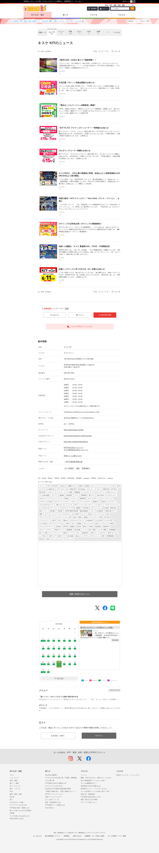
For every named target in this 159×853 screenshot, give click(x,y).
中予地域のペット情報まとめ (55, 805)
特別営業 (69, 495)
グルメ (98, 489)
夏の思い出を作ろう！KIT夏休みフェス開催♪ (96, 627)
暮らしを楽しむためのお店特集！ (21, 810)
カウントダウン (93, 498)
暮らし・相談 (14, 783)
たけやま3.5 (99, 520)
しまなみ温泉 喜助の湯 (108, 508)
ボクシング (94, 508)
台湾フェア (52, 536)
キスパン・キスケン (70, 501)
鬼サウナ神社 (77, 517)
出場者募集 (112, 530)
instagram (89, 520)
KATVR (65, 526)
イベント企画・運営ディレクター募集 (94, 530)
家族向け (96, 501)
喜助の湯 (106, 489)
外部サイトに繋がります (73, 456)
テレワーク (52, 523)
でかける (93, 15)
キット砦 (68, 517)
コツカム (61, 523)
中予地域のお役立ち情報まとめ (55, 783)
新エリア (92, 495)
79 (112, 51)
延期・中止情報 (84, 486)
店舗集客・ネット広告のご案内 (138, 21)
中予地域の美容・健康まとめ (19, 808)
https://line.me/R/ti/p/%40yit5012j (76, 442)
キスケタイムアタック (77, 520)
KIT (48, 486)
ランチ (70, 505)
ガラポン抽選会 (76, 508)
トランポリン (98, 505)
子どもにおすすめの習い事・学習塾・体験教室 (61, 778)
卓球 (102, 536)
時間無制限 (110, 536)
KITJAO (41, 539)
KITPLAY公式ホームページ (73, 447)
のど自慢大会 (50, 489)
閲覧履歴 (94, 8)
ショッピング (14, 778)
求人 (59, 520)
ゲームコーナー (44, 520)
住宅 (11, 791)
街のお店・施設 (37, 15)
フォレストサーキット (46, 526)
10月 (118, 486)
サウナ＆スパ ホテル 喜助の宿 (66, 489)
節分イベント (43, 511)
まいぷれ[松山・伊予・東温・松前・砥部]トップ (25, 21)
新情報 (62, 495)
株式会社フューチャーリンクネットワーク (92, 833)
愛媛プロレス (72, 486)
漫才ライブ (61, 536)
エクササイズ (64, 508)
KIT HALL (114, 489)
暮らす (65, 15)
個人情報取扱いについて (52, 836)
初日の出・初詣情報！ (88, 794)
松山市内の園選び (51, 775)
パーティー (73, 498)
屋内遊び (53, 511)
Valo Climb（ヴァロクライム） (106, 495)
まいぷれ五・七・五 (52, 799)
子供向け (112, 523)
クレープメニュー (55, 533)
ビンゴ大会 (105, 514)
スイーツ (54, 495)
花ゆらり (78, 536)
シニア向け (42, 536)
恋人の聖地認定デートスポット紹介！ (93, 780)
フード (76, 495)
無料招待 (85, 533)
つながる (121, 15)
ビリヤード (112, 501)
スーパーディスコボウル (61, 514)
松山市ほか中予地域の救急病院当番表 (58, 789)
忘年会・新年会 (82, 526)
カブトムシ (48, 514)
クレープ (97, 514)
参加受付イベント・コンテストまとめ (93, 789)
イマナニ (104, 523)
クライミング (106, 486)
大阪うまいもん (61, 505)
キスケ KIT (69, 21)
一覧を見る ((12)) (114, 690)
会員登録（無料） (58, 736)
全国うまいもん (113, 533)
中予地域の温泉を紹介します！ (91, 797)
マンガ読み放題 (44, 495)
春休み (65, 520)
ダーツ (86, 523)
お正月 (54, 520)
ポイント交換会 (76, 523)
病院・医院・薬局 (16, 794)
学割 (46, 533)
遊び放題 (70, 536)
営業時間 (83, 495)
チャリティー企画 (96, 517)
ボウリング (58, 501)
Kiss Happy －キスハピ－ (86, 489)
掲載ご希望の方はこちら (79, 594)
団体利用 (82, 498)
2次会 (90, 514)
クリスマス (86, 492)
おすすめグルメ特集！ (17, 802)
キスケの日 (108, 520)
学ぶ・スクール (15, 786)
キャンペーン (95, 486)
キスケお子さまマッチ (46, 505)
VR (76, 505)
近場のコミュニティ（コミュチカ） (128, 775)
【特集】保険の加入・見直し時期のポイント (60, 791)
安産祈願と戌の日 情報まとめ (91, 786)
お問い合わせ (77, 836)
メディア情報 (64, 498)
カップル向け (94, 523)
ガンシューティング (106, 498)
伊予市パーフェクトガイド (54, 794)
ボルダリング (43, 498)
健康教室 (69, 530)
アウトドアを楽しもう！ (89, 802)
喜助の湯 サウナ (110, 511)
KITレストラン (111, 492)
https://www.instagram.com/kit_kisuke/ (78, 436)
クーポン (77, 533)
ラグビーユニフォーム (112, 505)
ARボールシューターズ (54, 539)
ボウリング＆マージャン (91, 536)
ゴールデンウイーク (98, 492)
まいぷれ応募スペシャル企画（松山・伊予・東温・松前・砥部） (97, 791)
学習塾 (12, 813)
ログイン (105, 8)
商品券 (60, 511)
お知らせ (63, 486)
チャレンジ (53, 498)
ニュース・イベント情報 (64, 492)
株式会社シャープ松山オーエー (67, 833)
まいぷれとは (37, 836)
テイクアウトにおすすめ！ (19, 805)
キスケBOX (75, 514)
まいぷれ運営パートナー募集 (117, 836)
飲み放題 (77, 530)
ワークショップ (68, 539)
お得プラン (93, 533)
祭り (40, 533)
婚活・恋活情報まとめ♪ (53, 802)
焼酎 (40, 514)
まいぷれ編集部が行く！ (89, 783)
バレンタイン (58, 517)
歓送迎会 (98, 526)
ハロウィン (50, 492)
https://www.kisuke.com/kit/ (73, 430)
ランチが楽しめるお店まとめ (19, 816)
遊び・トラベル (59, 21)
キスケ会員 (42, 523)
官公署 (12, 797)
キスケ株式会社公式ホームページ (76, 450)
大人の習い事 (49, 780)
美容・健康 (13, 780)
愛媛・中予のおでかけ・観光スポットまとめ (96, 778)
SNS (67, 523)
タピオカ (102, 533)
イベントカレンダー (85, 505)
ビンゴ (83, 514)
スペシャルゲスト (85, 501)
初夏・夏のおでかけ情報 (89, 799)
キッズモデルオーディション (48, 508)
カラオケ (42, 501)
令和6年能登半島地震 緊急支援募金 (76, 511)
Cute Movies (49, 808)
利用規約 (66, 836)
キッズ (41, 489)
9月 (58, 678)
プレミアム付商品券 (96, 511)
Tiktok (91, 526)
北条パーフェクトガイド (53, 797)
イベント (42, 486)
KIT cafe (106, 517)
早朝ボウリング (59, 530)
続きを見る (115, 640)
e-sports (49, 501)
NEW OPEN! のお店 (16, 819)
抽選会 (72, 526)
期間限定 (77, 492)
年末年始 (86, 508)
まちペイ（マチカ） (45, 530)
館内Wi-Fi (106, 526)
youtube (58, 526)
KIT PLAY (55, 486)
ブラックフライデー (45, 517)
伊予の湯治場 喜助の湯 (74, 462)
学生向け (104, 501)
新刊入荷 (42, 492)
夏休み (86, 517)
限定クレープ (67, 533)
